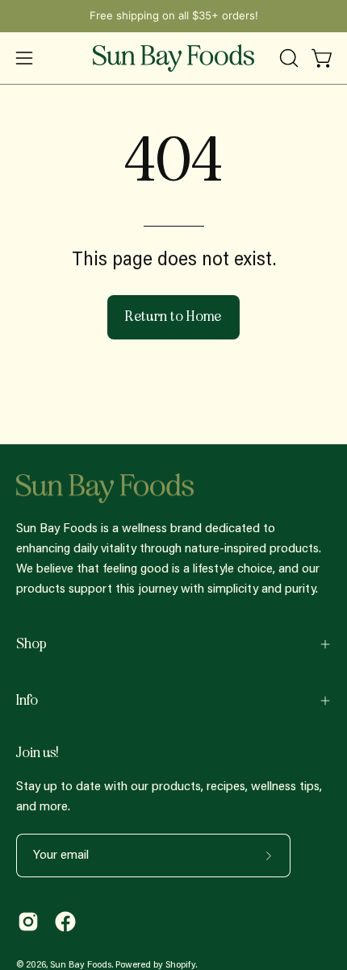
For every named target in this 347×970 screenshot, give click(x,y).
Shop (31, 643)
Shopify (180, 965)
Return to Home (173, 316)
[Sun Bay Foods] (173, 58)
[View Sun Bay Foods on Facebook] (65, 922)
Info (27, 700)
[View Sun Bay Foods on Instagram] (28, 922)
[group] (173, 16)
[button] (287, 58)
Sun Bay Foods (80, 965)
